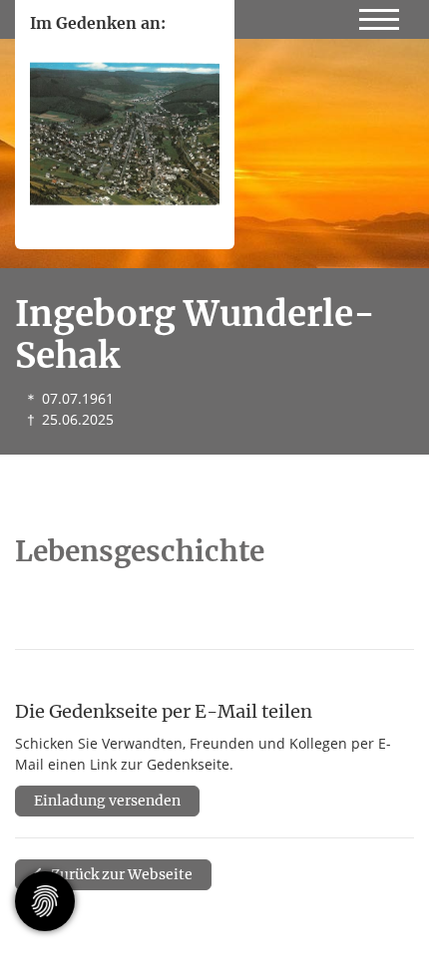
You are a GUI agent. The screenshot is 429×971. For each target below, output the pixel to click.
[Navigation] (379, 15)
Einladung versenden (107, 800)
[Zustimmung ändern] (45, 901)
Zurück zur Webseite (120, 874)
